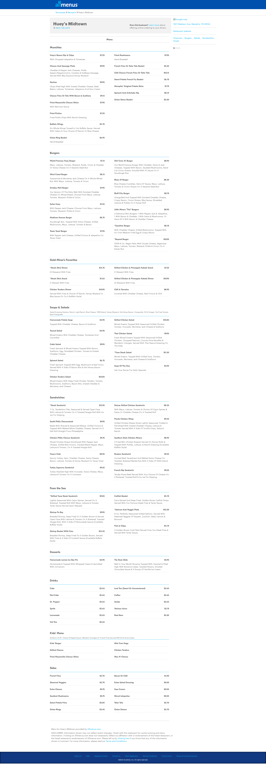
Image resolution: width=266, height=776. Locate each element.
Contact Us (116, 756)
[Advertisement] (195, 70)
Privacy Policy (167, 756)
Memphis (71, 12)
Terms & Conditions (150, 756)
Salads (197, 38)
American (177, 38)
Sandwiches (208, 38)
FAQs (88, 756)
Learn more (154, 25)
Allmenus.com (94, 729)
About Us (78, 756)
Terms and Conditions (116, 741)
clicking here (123, 738)
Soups (176, 40)
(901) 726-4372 (63, 27)
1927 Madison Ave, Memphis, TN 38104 (191, 24)
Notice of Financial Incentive (187, 756)
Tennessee (60, 12)
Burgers (188, 38)
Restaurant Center (101, 756)
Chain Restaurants (131, 756)
